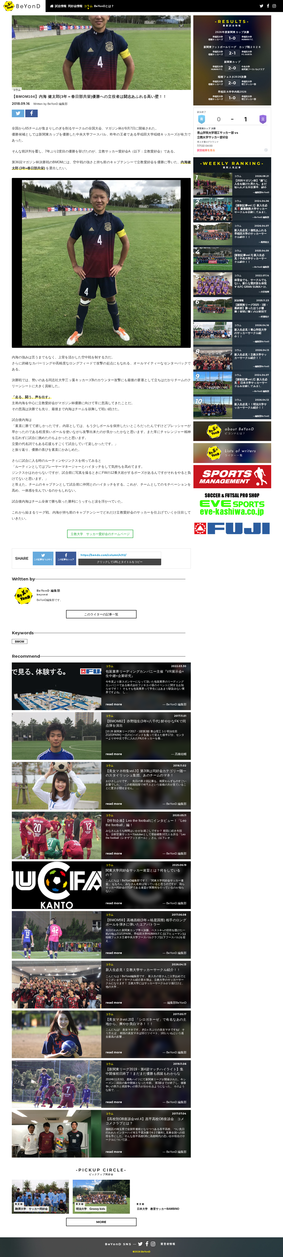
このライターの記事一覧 (101, 614)
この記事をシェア (66, 559)
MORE (101, 1222)
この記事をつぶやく (43, 559)
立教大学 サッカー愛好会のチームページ (100, 534)
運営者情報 (168, 1243)
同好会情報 (75, 6)
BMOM (19, 641)
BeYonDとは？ (104, 6)
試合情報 (61, 6)
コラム (88, 6)
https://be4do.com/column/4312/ (103, 555)
